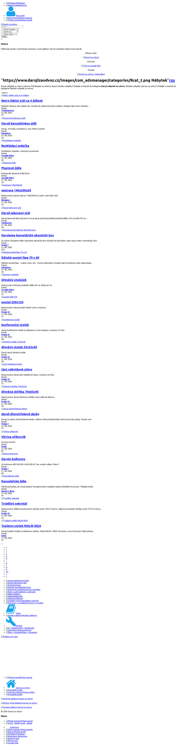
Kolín (3, 536)
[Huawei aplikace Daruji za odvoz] (16, 707)
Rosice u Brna (7, 491)
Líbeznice (6, 267)
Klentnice (6, 133)
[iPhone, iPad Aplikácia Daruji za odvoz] (19, 703)
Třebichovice (7, 110)
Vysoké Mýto (7, 155)
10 (7, 572)
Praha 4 (4, 424)
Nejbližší (5, 93)
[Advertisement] (75, 657)
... (6, 561)
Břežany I (5, 200)
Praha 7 (4, 245)
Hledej (4, 37)
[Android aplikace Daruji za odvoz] (17, 699)
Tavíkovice (6, 223)
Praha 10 (5, 312)
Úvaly (4, 446)
